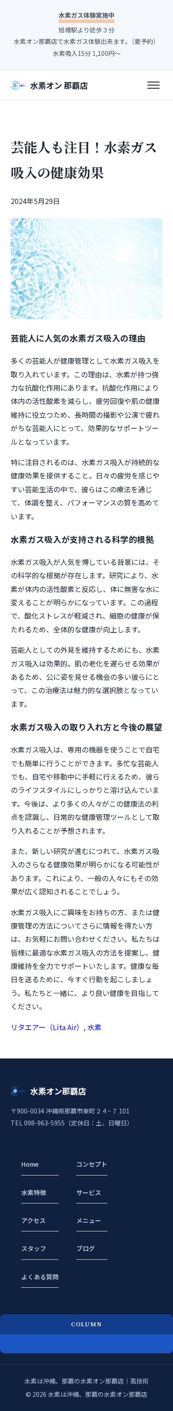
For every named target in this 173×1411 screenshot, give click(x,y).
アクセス (33, 1220)
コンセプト (91, 1164)
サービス (88, 1192)
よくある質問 (40, 1276)
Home (30, 1164)
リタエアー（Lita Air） (47, 1027)
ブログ (85, 1248)
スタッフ (33, 1248)
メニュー (88, 1220)
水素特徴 (33, 1192)
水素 (94, 1027)
